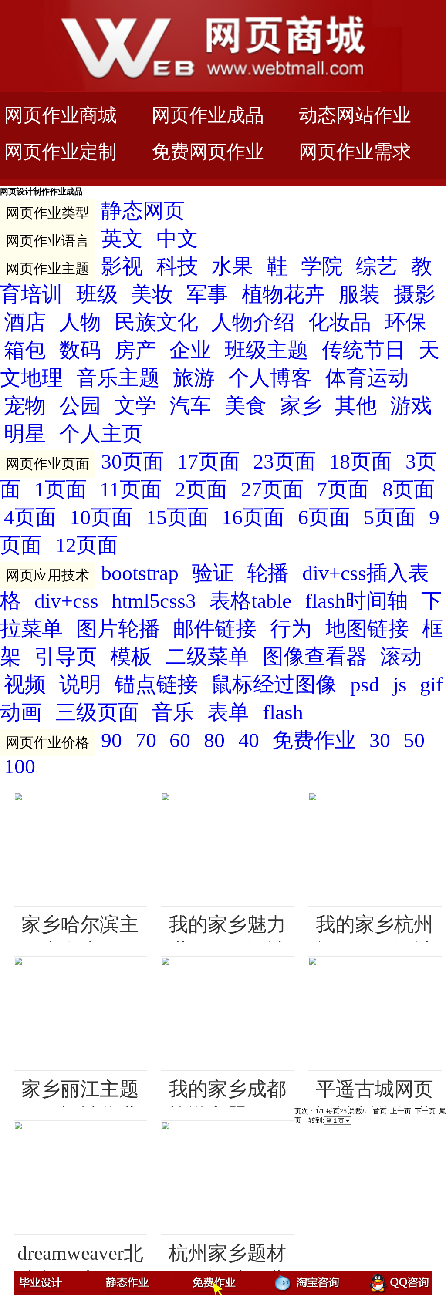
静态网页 (143, 211)
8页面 (408, 489)
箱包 (25, 350)
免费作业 (314, 740)
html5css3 (154, 601)
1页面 (60, 489)
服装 (359, 294)
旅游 (194, 378)
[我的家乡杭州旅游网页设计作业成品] (312, 798)
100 (19, 766)
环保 (405, 322)
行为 (291, 629)
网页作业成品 (208, 115)
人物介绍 (253, 322)
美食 (246, 406)
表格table (250, 601)
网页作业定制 (60, 152)
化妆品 (339, 322)
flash (283, 712)
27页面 (272, 489)
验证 (213, 573)
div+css (66, 601)
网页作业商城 (60, 115)
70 (145, 740)
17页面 (208, 461)
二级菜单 (207, 656)
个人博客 (270, 378)
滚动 (401, 656)
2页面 (201, 489)
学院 (322, 266)
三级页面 (97, 712)
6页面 (324, 517)
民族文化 (156, 322)
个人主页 (101, 433)
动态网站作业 (355, 115)
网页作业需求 (355, 152)
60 (179, 740)
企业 (190, 350)
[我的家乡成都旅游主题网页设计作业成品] (165, 962)
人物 (80, 322)
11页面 (131, 489)
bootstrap (140, 573)
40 (248, 740)
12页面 (86, 545)
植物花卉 (283, 294)
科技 (177, 266)
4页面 (30, 517)
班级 (97, 294)
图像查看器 (315, 656)
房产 (135, 350)
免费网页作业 (208, 152)
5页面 (390, 517)
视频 (25, 684)
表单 (228, 712)
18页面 (360, 461)
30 (379, 740)
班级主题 (266, 350)
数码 (80, 350)
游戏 (411, 406)
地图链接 (367, 629)
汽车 (190, 406)
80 (214, 740)
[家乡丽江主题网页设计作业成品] (18, 962)
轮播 (268, 573)
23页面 (284, 461)
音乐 (173, 712)
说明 (80, 684)
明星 (25, 433)
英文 (122, 238)
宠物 (25, 406)
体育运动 (367, 378)
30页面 (132, 461)
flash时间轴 (356, 601)
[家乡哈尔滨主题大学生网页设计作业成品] (18, 798)
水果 (232, 266)
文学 (135, 406)
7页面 (343, 489)
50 (414, 740)
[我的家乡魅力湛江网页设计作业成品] (165, 798)
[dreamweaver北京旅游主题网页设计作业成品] (18, 1126)
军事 (207, 294)
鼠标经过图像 (274, 684)
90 (111, 740)
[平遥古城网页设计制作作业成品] (312, 962)
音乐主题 (118, 378)
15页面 (177, 517)
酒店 (25, 322)
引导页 (65, 656)
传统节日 (363, 350)
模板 (131, 656)
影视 (122, 266)
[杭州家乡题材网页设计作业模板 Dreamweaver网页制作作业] (165, 1126)
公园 (80, 406)
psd (364, 684)
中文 (177, 238)
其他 (356, 406)
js (400, 684)
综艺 (377, 266)
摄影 (415, 294)
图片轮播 (118, 629)
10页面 (101, 517)
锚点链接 (156, 684)
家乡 (301, 406)
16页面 (253, 517)
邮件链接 (215, 629)
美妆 (152, 294)
